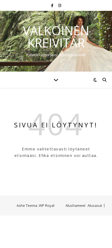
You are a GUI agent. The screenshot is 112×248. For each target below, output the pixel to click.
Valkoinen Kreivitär (56, 36)
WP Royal (46, 205)
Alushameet (75, 205)
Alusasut (95, 205)
